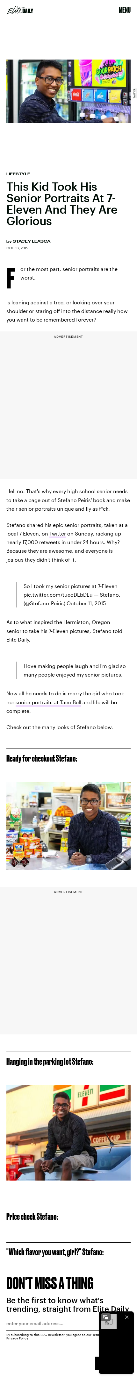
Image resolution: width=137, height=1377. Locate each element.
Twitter (134, 93)
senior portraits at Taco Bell (48, 702)
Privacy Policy (17, 1338)
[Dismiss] (127, 1317)
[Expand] (106, 1317)
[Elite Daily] (20, 10)
